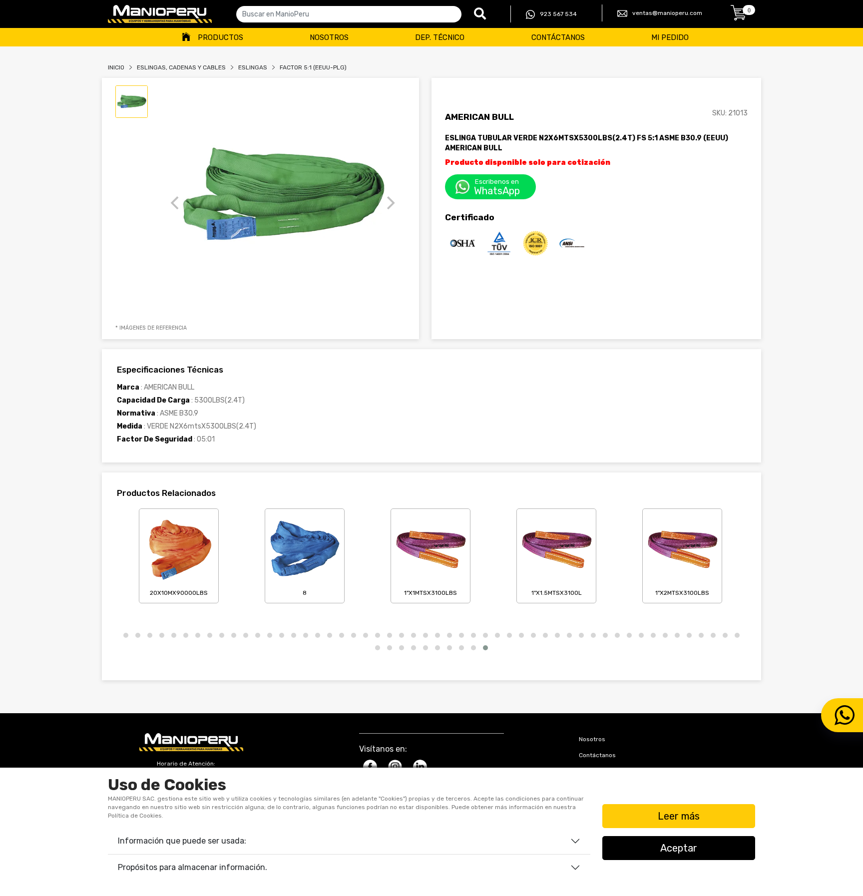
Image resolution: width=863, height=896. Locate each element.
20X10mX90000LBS (179, 592)
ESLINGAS (252, 67)
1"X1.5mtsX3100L (556, 592)
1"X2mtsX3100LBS (682, 592)
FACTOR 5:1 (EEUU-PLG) (313, 67)
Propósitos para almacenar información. (192, 867)
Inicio (116, 67)
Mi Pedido (670, 37)
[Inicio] (160, 14)
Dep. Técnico (439, 37)
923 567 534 (558, 13)
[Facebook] (370, 767)
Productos (220, 37)
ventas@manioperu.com (667, 12)
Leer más (679, 816)
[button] (126, 635)
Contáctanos (558, 37)
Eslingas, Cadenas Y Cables (181, 67)
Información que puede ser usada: (182, 841)
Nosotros (329, 37)
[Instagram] (395, 767)
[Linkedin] (420, 767)
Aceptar (678, 848)
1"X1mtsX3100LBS (430, 592)
